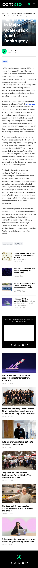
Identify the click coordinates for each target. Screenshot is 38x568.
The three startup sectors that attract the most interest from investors (16, 377)
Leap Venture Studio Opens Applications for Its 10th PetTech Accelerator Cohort (17, 475)
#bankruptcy (7, 244)
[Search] (29, 4)
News (9, 14)
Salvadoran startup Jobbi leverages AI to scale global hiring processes (18, 540)
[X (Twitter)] (19, 345)
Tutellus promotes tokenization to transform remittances (17, 443)
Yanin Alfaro (20, 290)
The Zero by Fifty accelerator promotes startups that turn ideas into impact (17, 508)
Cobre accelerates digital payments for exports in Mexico (24, 255)
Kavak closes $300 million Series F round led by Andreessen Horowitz (24, 286)
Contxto (14, 50)
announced (30, 104)
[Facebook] (11, 345)
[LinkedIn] (23, 345)
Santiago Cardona (21, 275)
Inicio (3, 14)
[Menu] (34, 4)
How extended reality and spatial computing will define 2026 (24, 271)
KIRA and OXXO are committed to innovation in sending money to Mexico (24, 301)
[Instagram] (15, 345)
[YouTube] (27, 345)
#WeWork (18, 244)
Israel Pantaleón (21, 259)
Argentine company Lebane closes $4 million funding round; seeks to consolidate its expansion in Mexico (18, 411)
